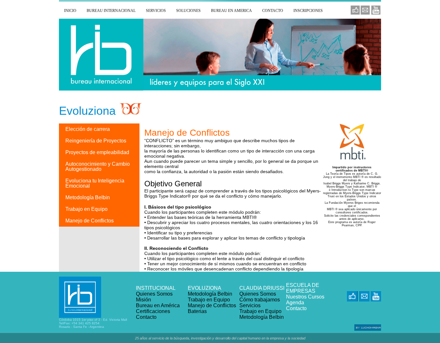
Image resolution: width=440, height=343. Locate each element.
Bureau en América (158, 305)
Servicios (156, 10)
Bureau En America (231, 10)
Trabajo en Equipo (209, 299)
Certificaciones (153, 311)
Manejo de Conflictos (212, 305)
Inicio (70, 10)
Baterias (197, 311)
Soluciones (188, 10)
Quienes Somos (154, 294)
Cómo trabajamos (259, 299)
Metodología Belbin (210, 294)
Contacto (272, 10)
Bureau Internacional (111, 10)
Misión (143, 299)
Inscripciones (308, 10)
